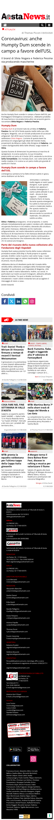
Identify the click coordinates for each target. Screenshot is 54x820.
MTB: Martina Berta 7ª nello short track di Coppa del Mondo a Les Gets (40, 409)
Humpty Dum (7, 129)
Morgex (39, 483)
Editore (9, 520)
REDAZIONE (10, 554)
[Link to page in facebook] (5, 301)
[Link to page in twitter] (11, 301)
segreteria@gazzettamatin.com (22, 562)
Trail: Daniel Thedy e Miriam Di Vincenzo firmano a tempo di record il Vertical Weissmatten (13, 352)
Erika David (48, 483)
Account (9, 700)
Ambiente (33, 451)
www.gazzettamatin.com (15, 516)
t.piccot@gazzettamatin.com (17, 631)
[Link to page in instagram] (32, 301)
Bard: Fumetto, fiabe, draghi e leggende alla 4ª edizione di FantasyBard (39, 353)
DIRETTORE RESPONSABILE (16, 576)
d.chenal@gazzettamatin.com (17, 597)
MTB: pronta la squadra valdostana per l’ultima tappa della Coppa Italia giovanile (12, 460)
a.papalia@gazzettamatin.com (17, 625)
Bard (37, 376)
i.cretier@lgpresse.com (14, 710)
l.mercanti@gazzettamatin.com (18, 582)
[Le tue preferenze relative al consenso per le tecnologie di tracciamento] (49, 815)
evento (31, 346)
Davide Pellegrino (10, 380)
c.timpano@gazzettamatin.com (18, 618)
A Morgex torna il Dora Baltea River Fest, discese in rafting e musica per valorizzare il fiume (39, 460)
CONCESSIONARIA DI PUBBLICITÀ (30, 673)
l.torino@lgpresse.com (14, 705)
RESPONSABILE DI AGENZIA (16, 691)
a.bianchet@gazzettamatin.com (18, 591)
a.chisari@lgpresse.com (20, 696)
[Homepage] (5, 25)
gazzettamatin (11, 430)
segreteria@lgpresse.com (20, 687)
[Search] (42, 25)
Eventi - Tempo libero (38, 343)
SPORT (6, 343)
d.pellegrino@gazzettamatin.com (18, 611)
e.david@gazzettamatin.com (17, 604)
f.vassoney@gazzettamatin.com (18, 638)
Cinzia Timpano (46, 376)
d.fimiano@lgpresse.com (15, 715)
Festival (38, 346)
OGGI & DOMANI (9, 401)
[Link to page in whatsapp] (25, 301)
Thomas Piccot (32, 32)
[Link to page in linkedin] (18, 301)
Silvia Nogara (16, 138)
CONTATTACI (11, 658)
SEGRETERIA (10, 642)
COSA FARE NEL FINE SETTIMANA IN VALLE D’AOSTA (13, 407)
